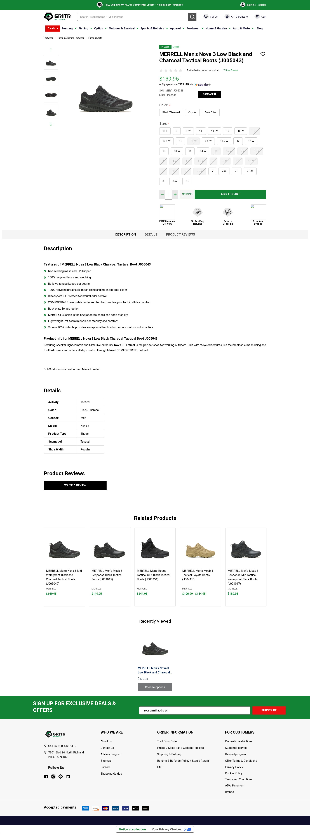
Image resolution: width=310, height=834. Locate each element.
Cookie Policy (245, 773)
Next (51, 124)
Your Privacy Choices (167, 829)
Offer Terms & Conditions (241, 760)
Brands (229, 792)
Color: (165, 105)
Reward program (235, 754)
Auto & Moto (241, 28)
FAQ (159, 767)
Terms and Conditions (245, 779)
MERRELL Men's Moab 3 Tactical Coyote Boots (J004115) (197, 575)
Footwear (193, 28)
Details (151, 234)
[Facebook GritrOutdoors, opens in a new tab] (46, 776)
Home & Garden (216, 28)
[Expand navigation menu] (75, 28)
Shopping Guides (111, 773)
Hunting (67, 28)
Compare (208, 94)
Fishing (83, 28)
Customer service (236, 748)
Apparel (175, 28)
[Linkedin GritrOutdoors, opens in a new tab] (67, 776)
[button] (185, 84)
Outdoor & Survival (122, 28)
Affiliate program (111, 754)
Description (125, 234)
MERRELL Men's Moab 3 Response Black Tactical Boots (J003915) (106, 575)
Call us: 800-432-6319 (62, 746)
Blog (260, 28)
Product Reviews (180, 234)
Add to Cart (230, 194)
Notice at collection (132, 829)
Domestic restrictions (238, 741)
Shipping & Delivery (169, 754)
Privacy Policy (245, 767)
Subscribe (269, 710)
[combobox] (132, 17)
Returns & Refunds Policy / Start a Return (183, 760)
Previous (51, 50)
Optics (98, 28)
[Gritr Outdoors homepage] (57, 17)
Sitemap (106, 760)
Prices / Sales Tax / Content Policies (180, 748)
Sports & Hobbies (152, 28)
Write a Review (231, 70)
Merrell (176, 47)
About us (106, 741)
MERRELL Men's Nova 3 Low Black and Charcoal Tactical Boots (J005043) (155, 670)
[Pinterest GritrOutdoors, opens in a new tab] (60, 776)
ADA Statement (234, 785)
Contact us (107, 748)
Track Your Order (167, 741)
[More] (57, 28)
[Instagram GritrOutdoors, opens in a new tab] (53, 776)
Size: (164, 124)
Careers (106, 767)
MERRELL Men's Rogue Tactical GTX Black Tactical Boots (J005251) (153, 575)
